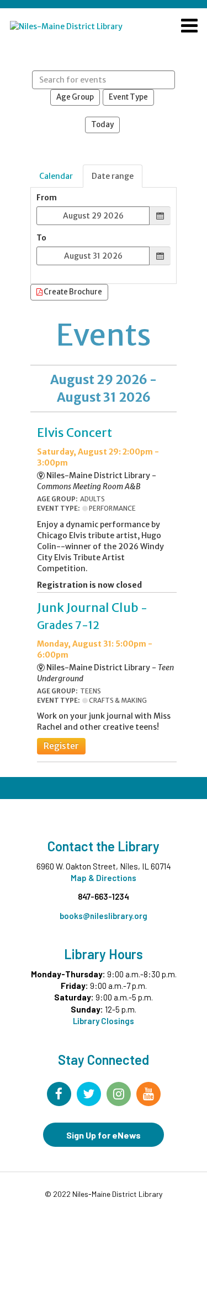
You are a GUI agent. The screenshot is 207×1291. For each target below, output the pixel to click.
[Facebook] (59, 1094)
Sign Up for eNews (103, 1135)
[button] (189, 27)
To (41, 238)
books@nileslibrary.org (103, 916)
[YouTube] (148, 1094)
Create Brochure (72, 292)
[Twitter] (89, 1094)
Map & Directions (103, 878)
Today (102, 124)
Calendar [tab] (56, 176)
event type (128, 97)
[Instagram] (119, 1094)
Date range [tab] (113, 176)
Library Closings (103, 1021)
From (46, 198)
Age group (75, 97)
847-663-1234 (103, 896)
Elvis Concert (74, 432)
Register (61, 746)
